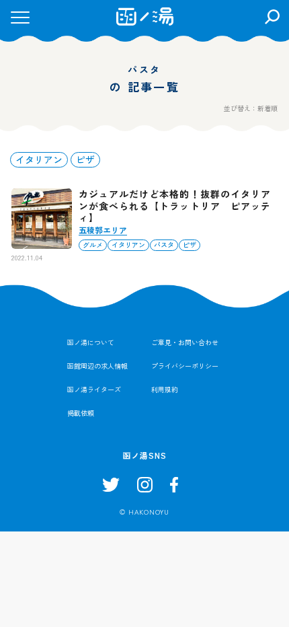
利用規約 (164, 389)
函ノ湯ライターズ (94, 389)
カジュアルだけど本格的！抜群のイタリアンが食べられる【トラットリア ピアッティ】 (175, 205)
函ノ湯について (90, 342)
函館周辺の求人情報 (97, 366)
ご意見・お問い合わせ (184, 342)
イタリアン (39, 159)
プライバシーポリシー (184, 366)
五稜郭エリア (103, 229)
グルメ (93, 244)
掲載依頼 (80, 413)
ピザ (85, 159)
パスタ (164, 244)
